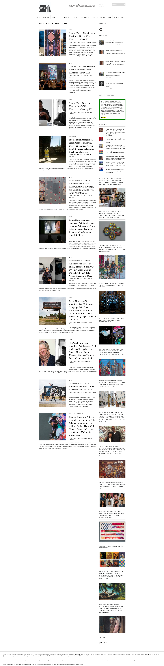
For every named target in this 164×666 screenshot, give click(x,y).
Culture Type (12, 664)
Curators (65, 18)
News (109, 18)
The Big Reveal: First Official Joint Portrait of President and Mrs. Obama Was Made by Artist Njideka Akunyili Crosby (115, 146)
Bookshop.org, (22, 660)
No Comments (93, 42)
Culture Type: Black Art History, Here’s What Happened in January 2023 (81, 106)
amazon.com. (78, 654)
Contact (101, 10)
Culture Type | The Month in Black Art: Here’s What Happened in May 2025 (82, 69)
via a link (147, 654)
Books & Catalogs (43, 18)
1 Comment (93, 238)
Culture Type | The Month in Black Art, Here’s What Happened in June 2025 (82, 36)
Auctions (74, 18)
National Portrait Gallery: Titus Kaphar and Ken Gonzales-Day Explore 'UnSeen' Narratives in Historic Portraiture (115, 158)
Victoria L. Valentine (76, 42)
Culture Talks (118, 18)
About (101, 4)
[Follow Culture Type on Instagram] (100, 30)
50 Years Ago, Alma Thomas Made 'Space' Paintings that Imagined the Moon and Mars (115, 152)
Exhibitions (55, 18)
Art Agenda (72, 413)
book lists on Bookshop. (129, 660)
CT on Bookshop (103, 8)
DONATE (103, 117)
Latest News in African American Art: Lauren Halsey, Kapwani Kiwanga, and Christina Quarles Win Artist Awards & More (81, 186)
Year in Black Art (99, 18)
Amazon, (99, 654)
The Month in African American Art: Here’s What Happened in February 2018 (82, 386)
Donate (101, 6)
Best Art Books (85, 18)
